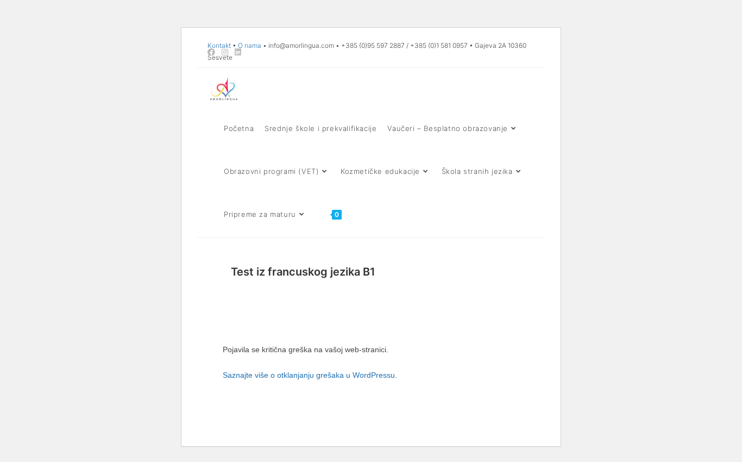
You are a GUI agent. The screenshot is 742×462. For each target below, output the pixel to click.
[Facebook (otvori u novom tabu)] (212, 52)
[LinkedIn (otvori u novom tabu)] (237, 52)
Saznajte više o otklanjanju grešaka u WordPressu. (310, 375)
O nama (249, 45)
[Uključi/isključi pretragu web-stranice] (357, 214)
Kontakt (219, 45)
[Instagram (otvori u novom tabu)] (224, 52)
